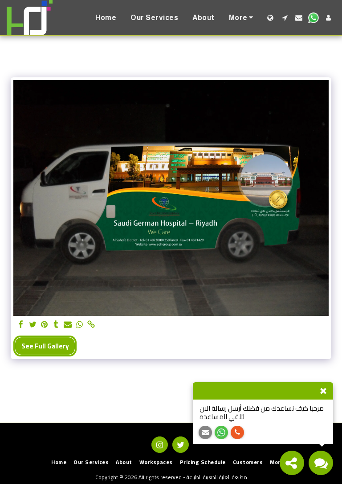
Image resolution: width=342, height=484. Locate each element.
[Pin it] (44, 324)
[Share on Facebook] (21, 324)
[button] (284, 17)
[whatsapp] (79, 324)
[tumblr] (56, 324)
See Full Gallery (45, 346)
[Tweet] (32, 324)
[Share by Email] (68, 324)
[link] (91, 324)
